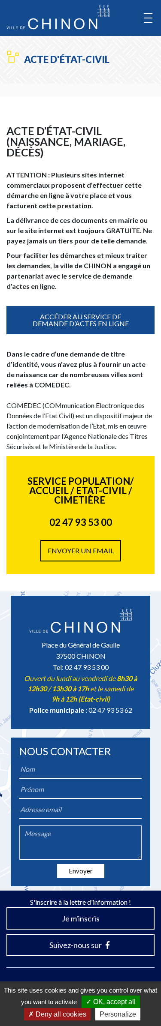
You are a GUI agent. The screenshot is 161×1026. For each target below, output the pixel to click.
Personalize (118, 1014)
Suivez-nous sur (76, 945)
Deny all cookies (60, 1014)
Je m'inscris (81, 918)
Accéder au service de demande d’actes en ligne (81, 319)
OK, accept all (113, 1001)
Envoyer (81, 871)
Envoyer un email (81, 550)
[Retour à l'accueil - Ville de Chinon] (57, 17)
